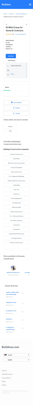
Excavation (16, 225)
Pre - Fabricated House (16, 216)
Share (17, 108)
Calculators (6, 378)
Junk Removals (16, 203)
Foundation (16, 229)
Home (5, 14)
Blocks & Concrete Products (16, 163)
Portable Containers (16, 220)
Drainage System (16, 238)
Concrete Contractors (16, 154)
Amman (10, 126)
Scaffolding (16, 185)
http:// (12, 74)
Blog (3, 381)
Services (11, 14)
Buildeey (6, 4)
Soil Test (16, 189)
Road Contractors (16, 172)
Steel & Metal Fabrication (16, 233)
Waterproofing (16, 207)
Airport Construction (16, 242)
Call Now (11, 56)
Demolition (16, 158)
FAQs (4, 385)
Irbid (10, 131)
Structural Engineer (21, 14)
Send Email (11, 60)
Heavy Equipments (16, 198)
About (4, 370)
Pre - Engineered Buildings (16, 176)
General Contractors (16, 211)
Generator (16, 194)
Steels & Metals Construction (16, 180)
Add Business (7, 374)
